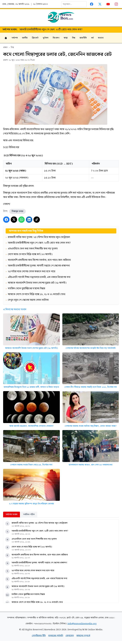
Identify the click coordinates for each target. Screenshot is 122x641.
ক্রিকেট (35, 38)
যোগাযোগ (70, 635)
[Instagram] (116, 4)
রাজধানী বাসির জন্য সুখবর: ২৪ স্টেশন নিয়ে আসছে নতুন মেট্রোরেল (39, 522)
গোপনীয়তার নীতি (39, 635)
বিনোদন (56, 38)
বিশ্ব (73, 38)
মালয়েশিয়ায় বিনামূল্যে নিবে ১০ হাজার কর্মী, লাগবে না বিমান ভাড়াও (31, 387)
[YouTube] (108, 4)
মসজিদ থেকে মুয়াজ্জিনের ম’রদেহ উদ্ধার (28, 594)
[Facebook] (92, 4)
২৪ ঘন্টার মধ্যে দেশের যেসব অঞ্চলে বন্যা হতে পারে (33, 570)
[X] (14, 219)
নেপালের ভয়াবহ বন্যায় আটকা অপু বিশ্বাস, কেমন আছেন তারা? (90, 426)
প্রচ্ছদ (5, 47)
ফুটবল (45, 38)
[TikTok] (36, 219)
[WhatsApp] (21, 219)
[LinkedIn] (29, 219)
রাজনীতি (83, 38)
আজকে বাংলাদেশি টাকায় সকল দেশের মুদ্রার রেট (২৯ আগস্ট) (31, 348)
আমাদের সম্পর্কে (83, 635)
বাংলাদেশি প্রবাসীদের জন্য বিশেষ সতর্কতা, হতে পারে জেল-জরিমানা (40, 554)
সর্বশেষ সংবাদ (11, 514)
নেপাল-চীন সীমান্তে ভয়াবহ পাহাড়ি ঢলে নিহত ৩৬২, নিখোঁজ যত (90, 387)
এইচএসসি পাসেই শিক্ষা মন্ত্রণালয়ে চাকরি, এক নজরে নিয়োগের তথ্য (39, 578)
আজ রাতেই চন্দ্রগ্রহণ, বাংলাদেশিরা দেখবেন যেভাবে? (31, 426)
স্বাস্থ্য (66, 38)
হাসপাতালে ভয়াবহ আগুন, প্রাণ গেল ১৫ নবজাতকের (90, 464)
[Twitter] (100, 4)
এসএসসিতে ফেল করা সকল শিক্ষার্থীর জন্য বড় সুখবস (44, 30)
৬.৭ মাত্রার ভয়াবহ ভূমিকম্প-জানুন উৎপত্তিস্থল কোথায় (31, 503)
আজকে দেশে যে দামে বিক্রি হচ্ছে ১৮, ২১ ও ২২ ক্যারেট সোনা (37, 602)
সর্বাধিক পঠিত (29, 514)
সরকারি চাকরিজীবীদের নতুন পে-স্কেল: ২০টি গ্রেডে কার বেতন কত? (40, 530)
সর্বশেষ (15, 38)
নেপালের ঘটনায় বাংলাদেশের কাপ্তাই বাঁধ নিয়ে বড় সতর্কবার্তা (91, 348)
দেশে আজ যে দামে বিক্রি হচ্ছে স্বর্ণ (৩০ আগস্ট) (32, 546)
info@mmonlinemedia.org (82, 623)
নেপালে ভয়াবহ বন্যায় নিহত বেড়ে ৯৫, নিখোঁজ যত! (31, 464)
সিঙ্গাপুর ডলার (17, 211)
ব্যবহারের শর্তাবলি (55, 635)
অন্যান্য (101, 38)
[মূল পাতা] (6, 38)
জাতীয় (25, 38)
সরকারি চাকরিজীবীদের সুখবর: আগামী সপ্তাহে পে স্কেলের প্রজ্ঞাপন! (39, 562)
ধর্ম (92, 38)
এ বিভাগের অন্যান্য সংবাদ (14, 309)
